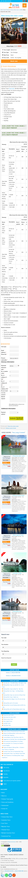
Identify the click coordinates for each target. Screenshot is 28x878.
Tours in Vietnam (14, 4)
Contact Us (4, 808)
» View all (24, 759)
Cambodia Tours (6, 820)
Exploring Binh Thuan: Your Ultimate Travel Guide (14, 753)
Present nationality (4, 359)
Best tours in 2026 (18, 9)
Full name (3, 346)
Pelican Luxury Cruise (11, 428)
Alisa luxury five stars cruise (9, 717)
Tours (12, 9)
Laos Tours (5, 823)
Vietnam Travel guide (7, 799)
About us (4, 795)
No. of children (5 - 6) (4, 383)
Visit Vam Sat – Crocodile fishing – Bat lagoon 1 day (14, 682)
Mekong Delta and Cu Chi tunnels (10, 703)
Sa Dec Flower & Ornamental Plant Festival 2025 (14, 731)
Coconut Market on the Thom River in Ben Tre (13, 737)
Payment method (3, 413)
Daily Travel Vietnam (5, 9)
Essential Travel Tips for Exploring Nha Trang (13, 751)
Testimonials (5, 805)
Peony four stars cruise (13, 426)
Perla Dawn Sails (17, 611)
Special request (3, 397)
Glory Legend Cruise (18, 535)
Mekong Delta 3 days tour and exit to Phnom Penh (14, 695)
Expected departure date (3, 367)
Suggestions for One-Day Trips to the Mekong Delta (14, 739)
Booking (5, 462)
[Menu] (24, 5)
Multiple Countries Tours (8, 832)
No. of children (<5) (4, 387)
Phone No (4, 354)
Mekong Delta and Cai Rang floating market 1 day (14, 709)
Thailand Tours (6, 829)
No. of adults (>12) (4, 372)
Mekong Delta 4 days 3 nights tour (10, 697)
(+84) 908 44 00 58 (6, 1)
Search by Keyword (6, 657)
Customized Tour (6, 836)
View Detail (5, 460)
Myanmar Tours (6, 826)
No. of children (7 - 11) (4, 377)
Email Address (3, 351)
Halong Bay (11, 88)
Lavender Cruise (17, 573)
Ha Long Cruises (19, 432)
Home (3, 792)
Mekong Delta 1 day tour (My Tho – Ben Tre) (13, 689)
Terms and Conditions (7, 802)
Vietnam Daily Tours (7, 816)
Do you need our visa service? (4, 392)
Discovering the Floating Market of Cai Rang (12, 741)
